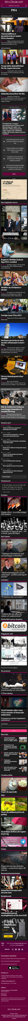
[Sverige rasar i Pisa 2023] (14, 306)
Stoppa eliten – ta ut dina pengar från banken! (13, 513)
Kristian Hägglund (13, 667)
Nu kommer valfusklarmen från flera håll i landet (10, 762)
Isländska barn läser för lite (13, 94)
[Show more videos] (25, 222)
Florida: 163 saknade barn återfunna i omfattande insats (13, 455)
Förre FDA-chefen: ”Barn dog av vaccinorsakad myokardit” (10, 769)
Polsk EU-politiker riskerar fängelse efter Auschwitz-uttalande (11, 754)
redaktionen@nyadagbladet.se (8, 981)
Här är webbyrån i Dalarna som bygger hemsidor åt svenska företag (12, 409)
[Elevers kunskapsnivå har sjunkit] (14, 365)
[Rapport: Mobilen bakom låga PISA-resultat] (14, 250)
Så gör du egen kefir (9, 792)
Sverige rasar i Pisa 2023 (11, 315)
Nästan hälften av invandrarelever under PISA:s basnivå (11, 36)
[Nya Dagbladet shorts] (14, 222)
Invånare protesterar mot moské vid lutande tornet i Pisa (12, 343)
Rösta (14, 174)
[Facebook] (16, 949)
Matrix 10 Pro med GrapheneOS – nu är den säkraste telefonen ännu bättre (10, 747)
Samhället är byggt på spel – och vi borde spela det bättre (13, 532)
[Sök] (2, 5)
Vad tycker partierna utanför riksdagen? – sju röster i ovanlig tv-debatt (10, 739)
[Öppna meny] (26, 5)
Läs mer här (17, 961)
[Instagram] (22, 949)
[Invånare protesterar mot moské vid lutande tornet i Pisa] (14, 330)
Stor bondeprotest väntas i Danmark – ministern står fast (13, 471)
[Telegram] (19, 949)
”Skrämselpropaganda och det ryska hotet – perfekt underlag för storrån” (14, 574)
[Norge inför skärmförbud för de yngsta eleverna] (14, 56)
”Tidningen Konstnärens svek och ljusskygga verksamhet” (12, 554)
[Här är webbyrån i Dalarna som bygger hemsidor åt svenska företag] (14, 397)
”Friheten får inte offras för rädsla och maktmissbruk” (11, 615)
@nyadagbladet (19, 945)
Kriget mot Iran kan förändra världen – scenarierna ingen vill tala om (13, 868)
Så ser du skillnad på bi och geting (12, 461)
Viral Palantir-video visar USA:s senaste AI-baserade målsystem (12, 712)
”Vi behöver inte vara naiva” (12, 597)
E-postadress (4, 723)
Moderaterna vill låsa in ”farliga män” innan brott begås (14, 448)
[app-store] (14, 967)
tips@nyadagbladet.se (20, 943)
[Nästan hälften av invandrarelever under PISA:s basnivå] (14, 24)
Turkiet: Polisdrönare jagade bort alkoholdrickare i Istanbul (12, 428)
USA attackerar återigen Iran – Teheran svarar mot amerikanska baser (13, 435)
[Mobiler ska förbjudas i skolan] (14, 278)
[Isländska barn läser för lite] (14, 84)
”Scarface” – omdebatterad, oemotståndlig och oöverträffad (13, 689)
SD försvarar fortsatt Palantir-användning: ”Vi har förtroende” (14, 442)
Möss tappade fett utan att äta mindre (13, 466)
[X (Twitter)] (13, 949)
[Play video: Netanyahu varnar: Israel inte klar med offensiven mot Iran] (10, 223)
